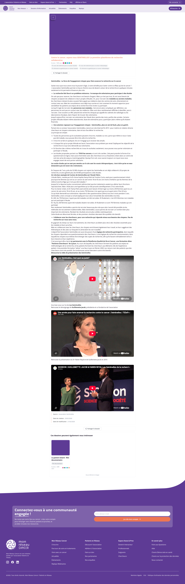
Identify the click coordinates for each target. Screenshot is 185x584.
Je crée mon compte (131, 519)
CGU (144, 575)
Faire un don (33, 2)
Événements (63, 8)
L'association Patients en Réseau (15, 2)
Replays (81, 8)
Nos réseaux (22, 8)
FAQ (71, 2)
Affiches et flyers (80, 2)
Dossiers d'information (38, 8)
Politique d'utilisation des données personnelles (163, 575)
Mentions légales (136, 575)
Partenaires (63, 2)
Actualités (52, 8)
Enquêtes (73, 8)
